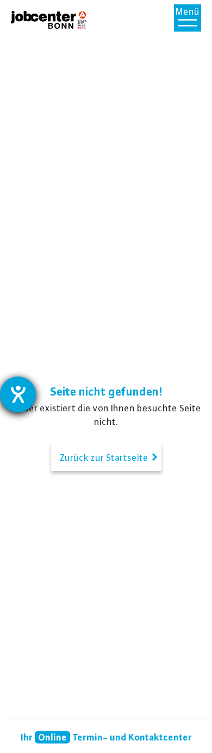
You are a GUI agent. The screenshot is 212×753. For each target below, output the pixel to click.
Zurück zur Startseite (106, 457)
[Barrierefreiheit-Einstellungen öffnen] (18, 394)
